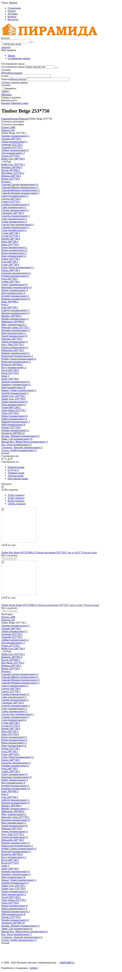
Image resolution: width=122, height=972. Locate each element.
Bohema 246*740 (11, 176)
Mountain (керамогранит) (15, 330)
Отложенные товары (19, 58)
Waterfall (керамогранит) (15, 421)
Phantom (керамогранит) (15, 353)
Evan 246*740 (9, 261)
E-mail (4, 75)
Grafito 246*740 (10, 281)
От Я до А (13, 470)
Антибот (6, 70)
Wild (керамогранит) (13, 424)
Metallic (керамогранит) (15, 318)
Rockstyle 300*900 (12, 364)
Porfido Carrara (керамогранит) (18, 358)
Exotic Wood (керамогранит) (17, 267)
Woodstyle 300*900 (13, 433)
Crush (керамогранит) (14, 230)
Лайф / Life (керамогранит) (16, 438)
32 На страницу (16, 498)
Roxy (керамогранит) (13, 367)
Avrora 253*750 (10, 156)
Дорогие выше (16, 475)
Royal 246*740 (10, 370)
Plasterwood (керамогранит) (17, 356)
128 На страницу (17, 503)
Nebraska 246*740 (11, 338)
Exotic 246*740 (10, 264)
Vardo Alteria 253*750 (13, 410)
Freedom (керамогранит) (15, 276)
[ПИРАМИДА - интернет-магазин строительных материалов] (49, 35)
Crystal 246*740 (10, 233)
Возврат (12, 16)
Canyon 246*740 (11, 198)
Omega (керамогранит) (14, 341)
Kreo (4, 304)
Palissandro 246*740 (12, 350)
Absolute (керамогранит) (15, 136)
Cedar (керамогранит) (14, 207)
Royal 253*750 (10, 373)
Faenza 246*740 (10, 270)
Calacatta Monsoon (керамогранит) (20, 190)
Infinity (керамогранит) (14, 290)
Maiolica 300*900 (11, 316)
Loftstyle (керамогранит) (15, 310)
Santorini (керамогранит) (15, 381)
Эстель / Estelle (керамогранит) (19, 450)
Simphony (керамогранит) (16, 384)
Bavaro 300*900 (10, 170)
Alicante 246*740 (11, 138)
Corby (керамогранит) (14, 218)
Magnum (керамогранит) (15, 313)
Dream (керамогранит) (14, 250)
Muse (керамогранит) (13, 333)
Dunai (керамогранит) (14, 253)
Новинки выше (16, 467)
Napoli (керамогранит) (14, 336)
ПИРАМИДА (67, 962)
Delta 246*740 (9, 241)
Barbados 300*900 (11, 167)
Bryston (6, 181)
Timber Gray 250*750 (13, 396)
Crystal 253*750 (10, 236)
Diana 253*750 (10, 244)
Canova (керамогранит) (14, 196)
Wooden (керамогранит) (15, 430)
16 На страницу (16, 495)
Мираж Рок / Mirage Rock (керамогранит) (24, 441)
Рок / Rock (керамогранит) (16, 444)
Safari (5, 376)
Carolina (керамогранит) (15, 204)
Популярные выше (18, 478)
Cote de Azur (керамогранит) (17, 224)
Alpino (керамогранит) (14, 141)
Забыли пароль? (18, 79)
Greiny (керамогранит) (14, 284)
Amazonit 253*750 (12, 144)
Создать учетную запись (14, 82)
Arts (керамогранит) (13, 153)
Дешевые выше (16, 472)
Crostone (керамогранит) (15, 227)
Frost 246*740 (9, 278)
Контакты (13, 19)
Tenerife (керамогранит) (15, 393)
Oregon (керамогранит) (14, 347)
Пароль (5, 79)
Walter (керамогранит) (14, 418)
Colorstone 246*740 (12, 213)
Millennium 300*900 (12, 321)
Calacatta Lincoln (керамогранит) (19, 184)
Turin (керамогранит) (13, 404)
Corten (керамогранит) (14, 221)
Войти (4, 72)
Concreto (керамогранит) (15, 216)
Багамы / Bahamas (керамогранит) (20, 436)
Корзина (5, 103)
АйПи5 (34, 968)
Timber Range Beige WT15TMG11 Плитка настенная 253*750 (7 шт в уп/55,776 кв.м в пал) (50, 605)
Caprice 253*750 (10, 201)
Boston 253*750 (10, 178)
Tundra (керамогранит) (14, 401)
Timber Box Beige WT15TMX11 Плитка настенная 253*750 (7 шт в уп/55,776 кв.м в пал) (49, 552)
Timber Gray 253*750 (13, 398)
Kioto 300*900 (9, 301)
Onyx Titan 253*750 (12, 344)
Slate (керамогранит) (13, 387)
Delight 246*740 (10, 238)
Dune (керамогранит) (13, 256)
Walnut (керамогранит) (14, 416)
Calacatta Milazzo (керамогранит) (19, 187)
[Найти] (32, 42)
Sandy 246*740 (10, 378)
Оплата (12, 11)
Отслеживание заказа (12, 66)
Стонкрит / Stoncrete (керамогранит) (21, 447)
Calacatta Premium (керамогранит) (20, 193)
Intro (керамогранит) (13, 293)
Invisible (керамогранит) (15, 296)
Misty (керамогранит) (13, 324)
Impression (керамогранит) (16, 287)
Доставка (13, 13)
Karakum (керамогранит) (15, 298)
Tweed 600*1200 (11, 407)
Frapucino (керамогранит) (16, 273)
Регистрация (15, 72)
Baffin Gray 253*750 (13, 164)
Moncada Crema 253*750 (15, 327)
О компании (14, 8)
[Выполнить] (56, 67)
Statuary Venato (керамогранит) (18, 390)
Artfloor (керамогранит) (15, 150)
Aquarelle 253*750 (12, 147)
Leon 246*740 (9, 307)
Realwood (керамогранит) (16, 361)
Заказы (11, 55)
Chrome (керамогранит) (15, 210)
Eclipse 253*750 (10, 258)
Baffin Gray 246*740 (13, 158)
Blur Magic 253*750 (12, 173)
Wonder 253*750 (11, 427)
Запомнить (10, 88)
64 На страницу (16, 500)
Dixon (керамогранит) (14, 247)
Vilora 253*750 (10, 413)
